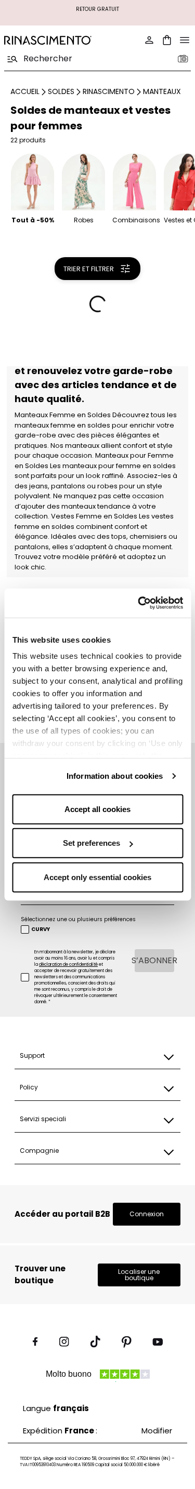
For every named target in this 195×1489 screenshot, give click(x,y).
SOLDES (61, 91)
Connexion (146, 1213)
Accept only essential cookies (97, 876)
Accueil (25, 91)
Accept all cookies (97, 808)
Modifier (156, 1430)
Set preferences (91, 843)
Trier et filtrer (88, 269)
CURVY (40, 929)
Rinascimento (109, 91)
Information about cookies (115, 776)
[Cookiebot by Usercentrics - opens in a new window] (139, 603)
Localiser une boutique (139, 1274)
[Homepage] (48, 40)
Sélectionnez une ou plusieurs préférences (78, 919)
